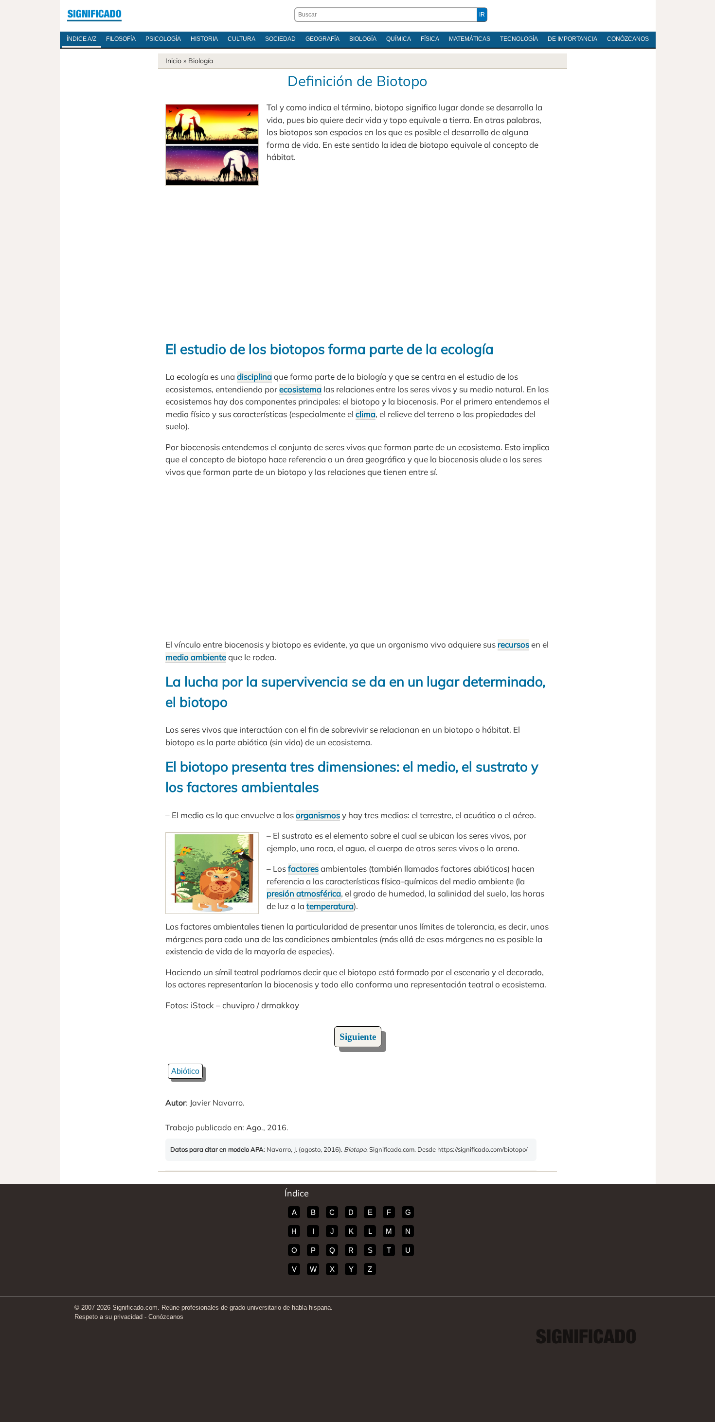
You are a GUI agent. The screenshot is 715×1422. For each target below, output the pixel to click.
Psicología (163, 38)
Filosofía (121, 38)
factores (303, 868)
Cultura (241, 38)
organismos (318, 815)
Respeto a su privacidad (108, 1316)
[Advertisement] (357, 259)
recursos (513, 644)
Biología (362, 38)
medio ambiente (195, 657)
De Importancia (572, 38)
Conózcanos (628, 38)
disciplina (254, 376)
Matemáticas (469, 38)
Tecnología (519, 38)
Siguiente (358, 1037)
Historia (204, 38)
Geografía (322, 38)
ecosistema (300, 389)
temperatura (330, 906)
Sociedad (280, 38)
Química (398, 38)
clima (365, 414)
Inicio (173, 60)
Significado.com (94, 14)
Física (430, 38)
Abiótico (185, 1071)
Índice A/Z (81, 38)
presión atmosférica (304, 893)
